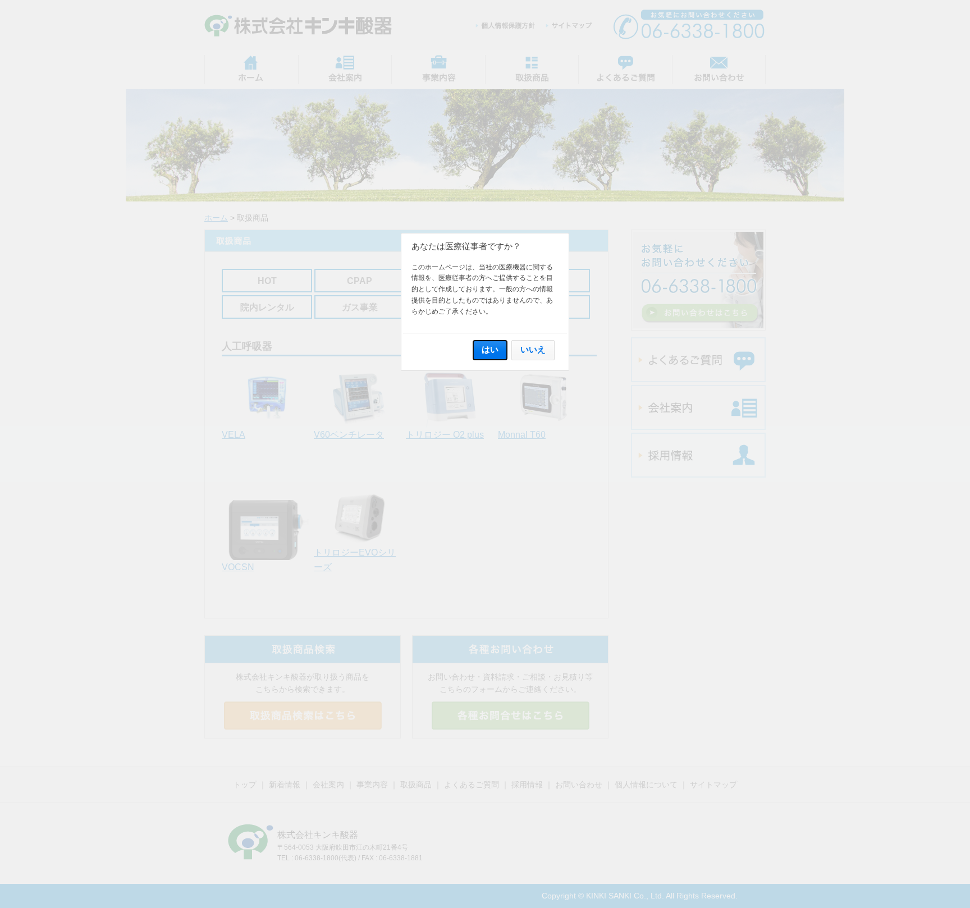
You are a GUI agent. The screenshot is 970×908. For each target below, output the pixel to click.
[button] (490, 350)
